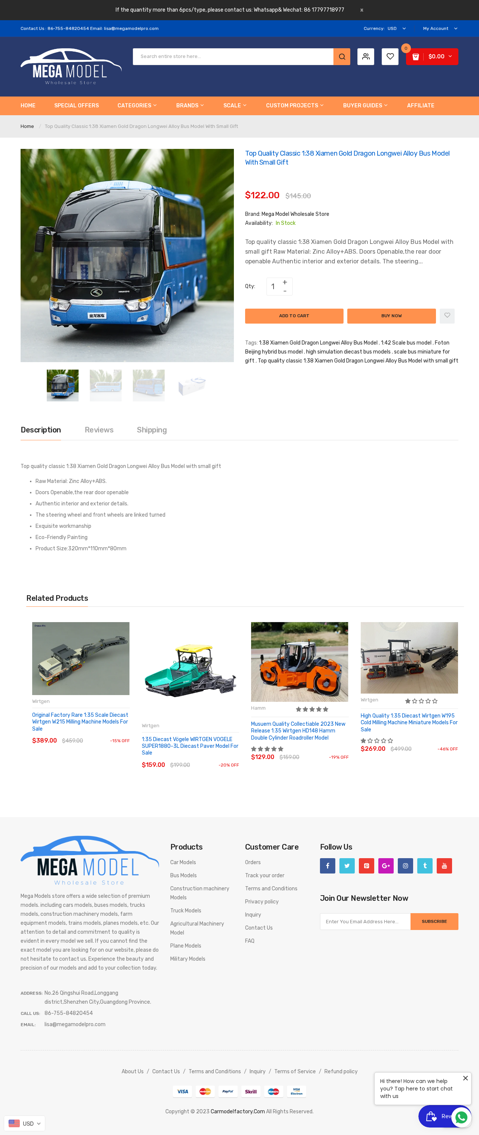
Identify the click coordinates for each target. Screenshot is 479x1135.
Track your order (264, 875)
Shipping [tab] (152, 429)
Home (27, 126)
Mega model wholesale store (295, 214)
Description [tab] (41, 429)
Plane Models (185, 946)
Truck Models (185, 911)
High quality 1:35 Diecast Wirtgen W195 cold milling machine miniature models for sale (409, 722)
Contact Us (259, 928)
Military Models (187, 959)
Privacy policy (262, 902)
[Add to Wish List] (447, 316)
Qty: (250, 286)
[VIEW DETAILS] (85, 733)
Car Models (183, 862)
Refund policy (341, 1071)
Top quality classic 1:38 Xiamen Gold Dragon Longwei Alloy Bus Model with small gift (358, 361)
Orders (253, 862)
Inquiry (253, 915)
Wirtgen (41, 701)
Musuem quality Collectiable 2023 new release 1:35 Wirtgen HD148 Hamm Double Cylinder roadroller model (298, 731)
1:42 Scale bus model (406, 343)
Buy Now (391, 315)
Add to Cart (294, 315)
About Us (133, 1071)
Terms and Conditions (271, 888)
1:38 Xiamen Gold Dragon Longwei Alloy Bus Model (318, 343)
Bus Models (183, 875)
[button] (312, 709)
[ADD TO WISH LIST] (100, 733)
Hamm (258, 708)
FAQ (249, 941)
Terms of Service (295, 1071)
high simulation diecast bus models (348, 352)
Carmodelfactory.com (238, 1111)
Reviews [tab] (99, 429)
